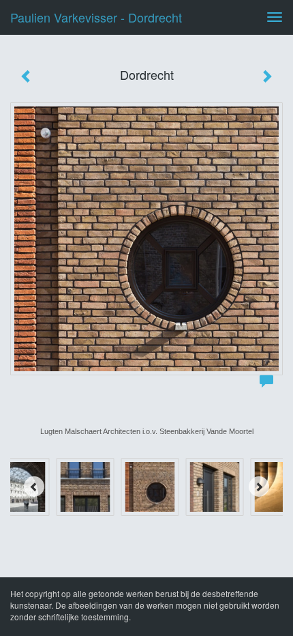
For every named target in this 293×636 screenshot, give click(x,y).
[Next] (259, 486)
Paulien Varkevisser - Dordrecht (96, 17)
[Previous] (34, 486)
